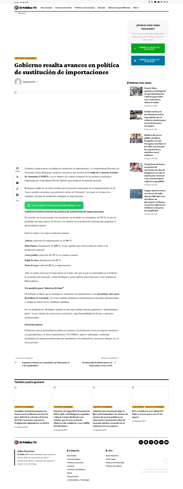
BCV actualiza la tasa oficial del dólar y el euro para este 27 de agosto (147, 414)
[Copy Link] (17, 189)
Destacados (138, 407)
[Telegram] (164, 2)
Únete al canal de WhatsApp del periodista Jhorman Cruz (56, 205)
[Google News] (158, 2)
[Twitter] (151, 2)
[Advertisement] (67, 38)
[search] (167, 7)
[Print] (17, 195)
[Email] (17, 183)
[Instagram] (161, 2)
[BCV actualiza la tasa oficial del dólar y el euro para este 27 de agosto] (150, 397)
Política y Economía (25, 58)
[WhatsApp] (167, 2)
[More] (17, 201)
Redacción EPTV (29, 82)
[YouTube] (155, 2)
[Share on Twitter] (17, 177)
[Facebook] (149, 2)
